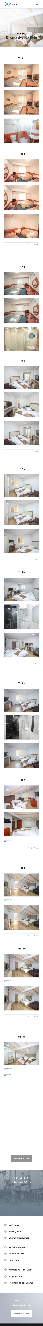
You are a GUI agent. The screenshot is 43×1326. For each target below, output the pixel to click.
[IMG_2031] (21, 209)
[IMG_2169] (21, 929)
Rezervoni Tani (21, 1158)
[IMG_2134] (21, 553)
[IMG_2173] (8, 980)
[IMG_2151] (21, 767)
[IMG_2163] (8, 899)
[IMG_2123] (21, 445)
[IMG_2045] (21, 322)
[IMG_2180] (8, 1074)
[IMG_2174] (21, 1010)
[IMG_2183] (8, 1068)
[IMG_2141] (21, 628)
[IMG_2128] (21, 524)
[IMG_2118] (21, 416)
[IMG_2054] (21, 351)
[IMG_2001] (21, 142)
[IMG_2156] (21, 835)
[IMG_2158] (8, 840)
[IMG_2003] (21, 114)
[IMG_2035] (21, 238)
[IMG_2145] (21, 657)
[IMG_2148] (21, 739)
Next (36, 245)
